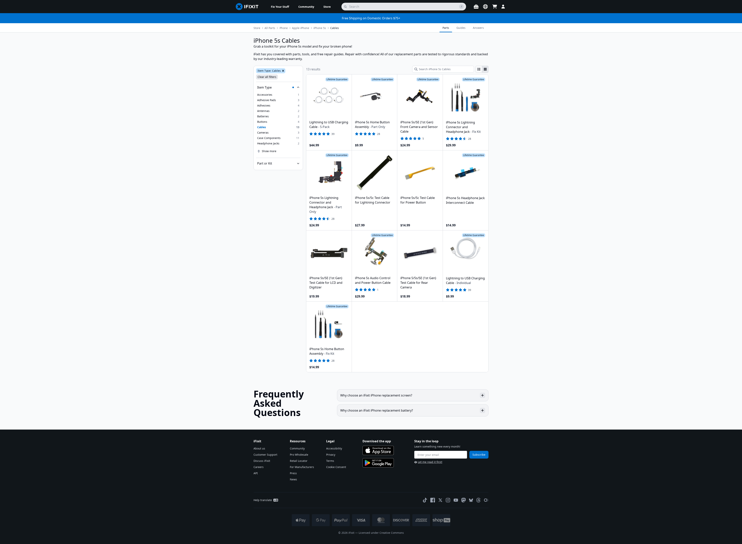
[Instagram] (448, 500)
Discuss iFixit (262, 461)
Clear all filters (267, 77)
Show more (269, 151)
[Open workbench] (476, 6)
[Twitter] (440, 500)
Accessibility (334, 448)
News (293, 479)
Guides (460, 28)
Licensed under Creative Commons (381, 533)
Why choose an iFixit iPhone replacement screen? (376, 395)
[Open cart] (495, 6)
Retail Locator (298, 461)
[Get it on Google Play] (378, 462)
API (256, 473)
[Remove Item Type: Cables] (283, 70)
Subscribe (478, 454)
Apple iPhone (300, 28)
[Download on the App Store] (378, 450)
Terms (330, 461)
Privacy (330, 454)
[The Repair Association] (486, 500)
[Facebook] (432, 500)
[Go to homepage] (249, 6)
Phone (284, 28)
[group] (482, 69)
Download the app (376, 441)
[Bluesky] (471, 500)
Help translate (263, 500)
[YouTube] (456, 500)
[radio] (479, 69)
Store (257, 28)
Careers (259, 467)
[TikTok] (425, 500)
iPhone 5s (319, 28)
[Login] (503, 6)
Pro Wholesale (299, 454)
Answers (478, 28)
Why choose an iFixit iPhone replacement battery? (376, 410)
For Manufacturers (302, 467)
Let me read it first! (430, 462)
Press (293, 473)
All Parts (270, 28)
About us (259, 448)
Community (297, 448)
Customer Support (265, 454)
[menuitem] (280, 6)
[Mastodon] (463, 500)
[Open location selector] (485, 6)
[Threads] (478, 500)
